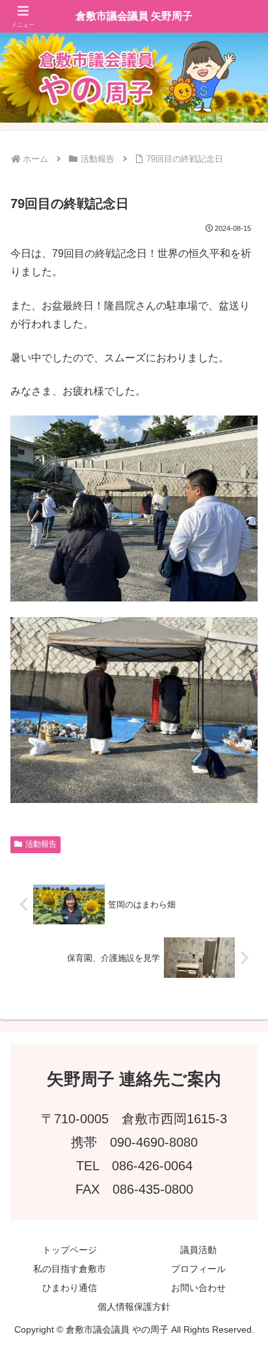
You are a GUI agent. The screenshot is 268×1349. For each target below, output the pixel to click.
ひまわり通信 (69, 1287)
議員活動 (198, 1250)
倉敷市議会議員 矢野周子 (134, 16)
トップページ (69, 1250)
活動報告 (41, 844)
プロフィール (198, 1269)
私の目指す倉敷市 (69, 1269)
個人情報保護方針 (134, 1306)
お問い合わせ (198, 1287)
